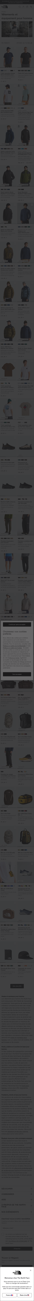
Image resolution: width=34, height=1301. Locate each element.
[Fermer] (30, 1270)
